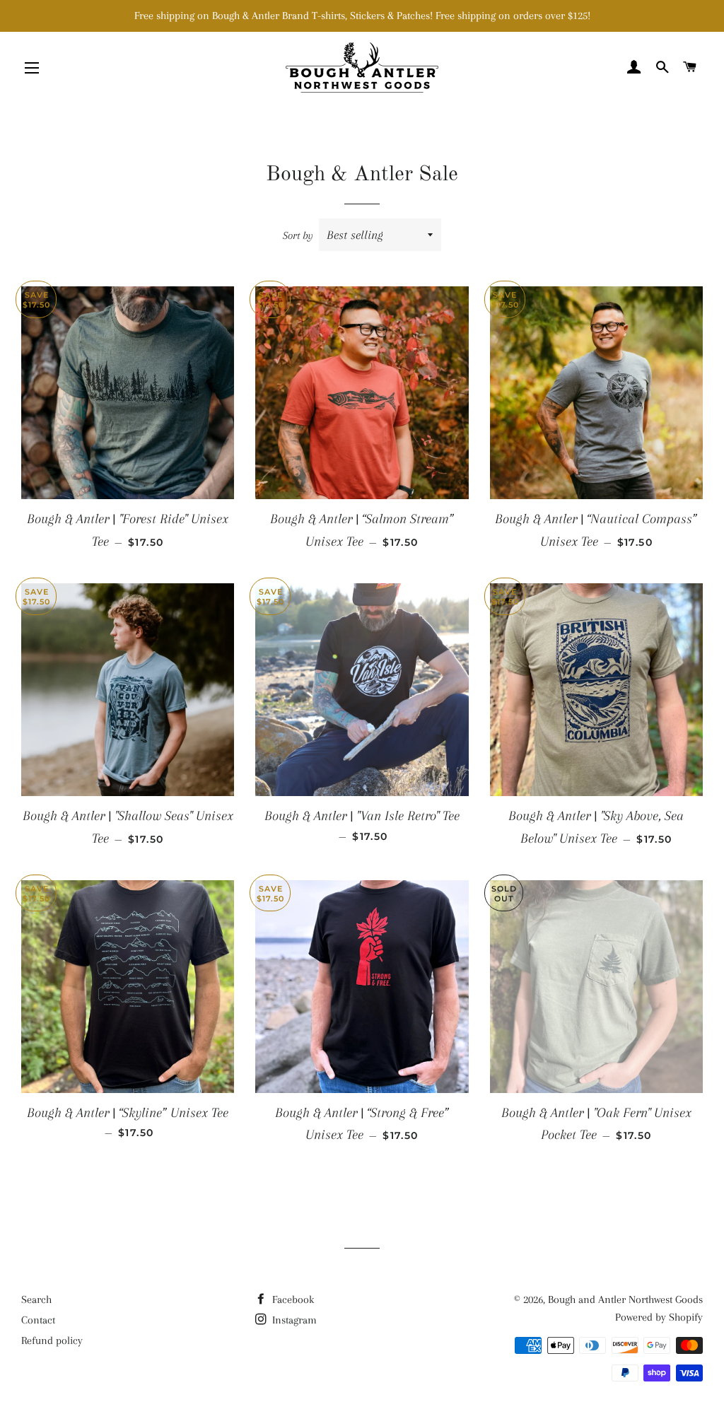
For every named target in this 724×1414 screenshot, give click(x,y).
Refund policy (52, 1340)
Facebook (291, 1299)
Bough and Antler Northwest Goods (625, 1299)
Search (36, 1299)
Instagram (293, 1320)
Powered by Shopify (659, 1317)
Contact (38, 1320)
